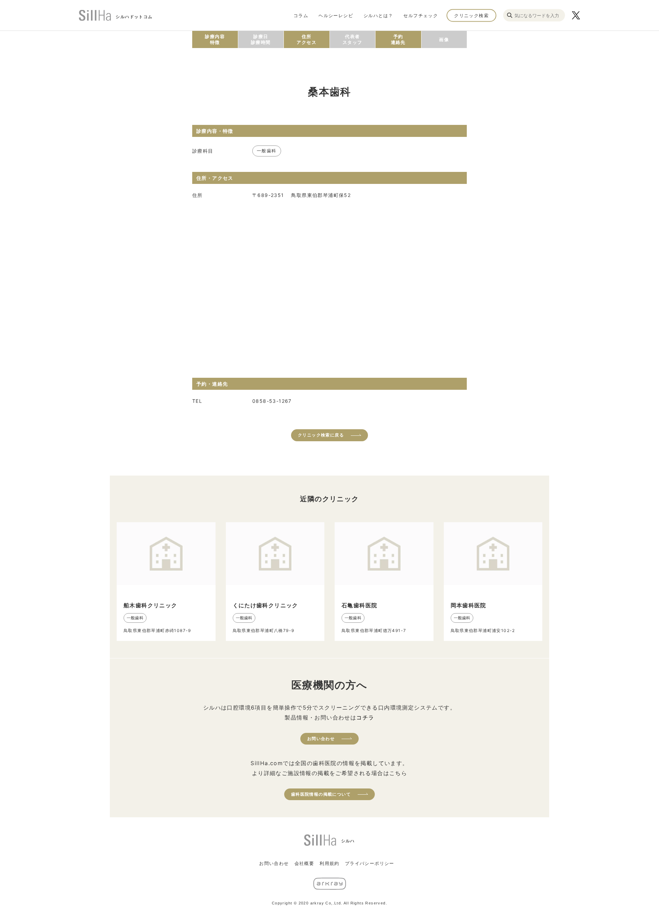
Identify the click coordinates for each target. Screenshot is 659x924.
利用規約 (329, 863)
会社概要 (304, 863)
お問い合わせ (321, 738)
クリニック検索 (471, 15)
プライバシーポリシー (369, 863)
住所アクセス (306, 39)
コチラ (365, 717)
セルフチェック (420, 15)
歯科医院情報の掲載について (321, 794)
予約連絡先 (398, 39)
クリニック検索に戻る (321, 434)
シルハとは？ (378, 15)
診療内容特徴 (215, 39)
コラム (300, 15)
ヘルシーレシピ (336, 15)
